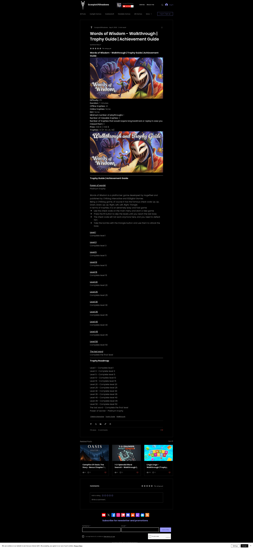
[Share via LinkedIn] (100, 424)
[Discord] (128, 515)
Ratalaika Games (124, 14)
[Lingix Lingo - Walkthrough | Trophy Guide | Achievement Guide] (158, 453)
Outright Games (95, 14)
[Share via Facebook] (91, 424)
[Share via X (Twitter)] (96, 424)
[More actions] (162, 27)
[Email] (142, 515)
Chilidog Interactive (97, 417)
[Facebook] (113, 515)
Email (123, 526)
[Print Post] (110, 424)
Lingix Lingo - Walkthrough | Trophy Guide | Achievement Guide (157, 466)
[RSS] (147, 515)
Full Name (85, 526)
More (148, 14)
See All (170, 441)
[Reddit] (133, 515)
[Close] (250, 545)
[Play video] (126, 152)
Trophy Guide (110, 417)
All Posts (83, 14)
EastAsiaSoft (109, 14)
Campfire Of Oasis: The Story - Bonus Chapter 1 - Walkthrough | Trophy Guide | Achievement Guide (94, 466)
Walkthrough (121, 417)
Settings (235, 546)
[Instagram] (118, 515)
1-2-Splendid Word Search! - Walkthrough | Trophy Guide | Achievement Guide (126, 466)
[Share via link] (105, 424)
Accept (244, 546)
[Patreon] (123, 515)
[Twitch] (138, 515)
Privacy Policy (78, 546)
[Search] (162, 5)
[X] (108, 515)
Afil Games (138, 14)
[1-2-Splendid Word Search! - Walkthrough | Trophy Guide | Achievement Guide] (126, 453)
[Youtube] (104, 515)
